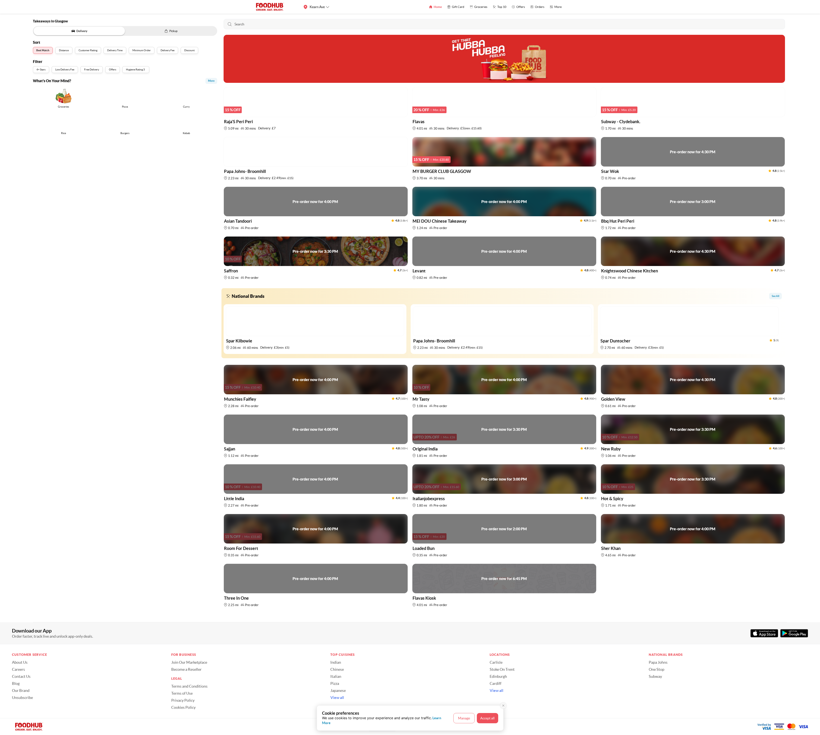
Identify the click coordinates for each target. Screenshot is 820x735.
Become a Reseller (186, 669)
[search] (504, 24)
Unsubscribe (22, 698)
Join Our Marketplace (189, 662)
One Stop (656, 669)
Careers (18, 669)
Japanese (338, 690)
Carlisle (496, 662)
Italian (335, 676)
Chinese (337, 669)
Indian (335, 662)
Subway (655, 676)
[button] (316, 110)
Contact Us (21, 676)
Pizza (334, 683)
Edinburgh (498, 676)
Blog (16, 683)
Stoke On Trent (502, 669)
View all (337, 698)
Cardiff (495, 683)
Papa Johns (658, 662)
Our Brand (20, 690)
